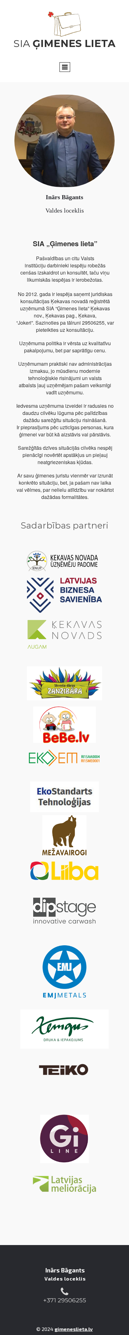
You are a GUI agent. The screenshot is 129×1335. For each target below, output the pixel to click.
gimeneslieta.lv (73, 1329)
